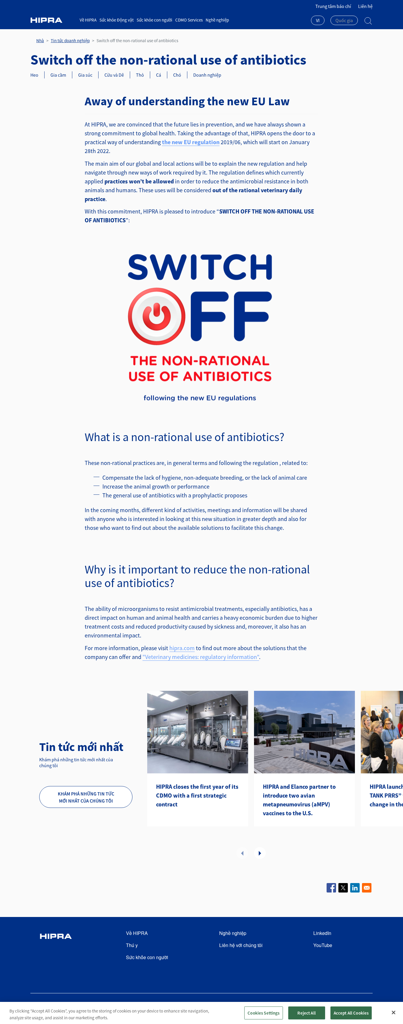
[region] (201, 1013)
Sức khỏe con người (154, 20)
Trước (242, 853)
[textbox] (344, 20)
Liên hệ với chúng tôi (241, 945)
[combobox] (318, 21)
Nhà (40, 40)
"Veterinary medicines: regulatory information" (200, 656)
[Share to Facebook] (331, 887)
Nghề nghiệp (217, 20)
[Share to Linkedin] (355, 887)
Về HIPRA (88, 20)
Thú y (132, 945)
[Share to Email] (366, 887)
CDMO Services (189, 20)
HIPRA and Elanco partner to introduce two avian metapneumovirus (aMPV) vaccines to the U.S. (299, 800)
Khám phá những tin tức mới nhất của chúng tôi (86, 797)
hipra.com (182, 648)
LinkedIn (322, 933)
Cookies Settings (263, 1012)
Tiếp (260, 853)
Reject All (306, 1012)
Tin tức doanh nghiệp (70, 40)
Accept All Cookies (351, 1012)
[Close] (393, 1012)
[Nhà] (52, 20)
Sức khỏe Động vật (116, 20)
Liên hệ (365, 6)
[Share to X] (343, 887)
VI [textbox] (318, 20)
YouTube (322, 945)
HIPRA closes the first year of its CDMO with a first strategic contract (197, 795)
